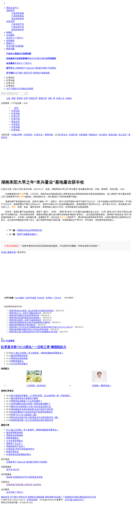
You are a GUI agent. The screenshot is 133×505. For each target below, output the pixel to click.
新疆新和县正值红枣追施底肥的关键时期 (33, 322)
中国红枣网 (16, 135)
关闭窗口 (49, 298)
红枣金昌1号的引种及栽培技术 (20, 449)
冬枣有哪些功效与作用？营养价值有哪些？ (31, 404)
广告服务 (67, 497)
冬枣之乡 (60, 98)
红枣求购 (10, 80)
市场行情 (73, 135)
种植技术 (93, 135)
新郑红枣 (33, 98)
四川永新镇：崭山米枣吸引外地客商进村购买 (35, 311)
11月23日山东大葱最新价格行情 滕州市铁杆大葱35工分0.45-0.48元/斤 (45, 327)
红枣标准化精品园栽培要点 (18, 454)
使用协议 (37, 73)
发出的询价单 (17, 19)
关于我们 (19, 73)
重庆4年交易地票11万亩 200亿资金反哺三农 (31, 406)
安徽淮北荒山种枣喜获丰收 (29, 230)
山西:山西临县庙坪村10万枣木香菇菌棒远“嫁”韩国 (37, 332)
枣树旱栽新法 (17, 361)
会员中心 (10, 38)
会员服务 (10, 35)
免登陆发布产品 (20, 477)
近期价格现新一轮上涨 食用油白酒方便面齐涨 (32, 420)
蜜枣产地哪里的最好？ (27, 234)
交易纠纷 (28, 485)
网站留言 (83, 497)
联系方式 (28, 73)
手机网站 (52, 68)
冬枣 (26, 98)
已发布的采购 (17, 13)
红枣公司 (10, 83)
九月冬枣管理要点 (19, 364)
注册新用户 (20, 68)
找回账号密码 (41, 68)
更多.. (3, 341)
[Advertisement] (66, 158)
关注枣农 (103, 135)
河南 (50, 98)
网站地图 (10, 49)
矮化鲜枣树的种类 (19, 356)
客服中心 (10, 43)
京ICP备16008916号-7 (74, 500)
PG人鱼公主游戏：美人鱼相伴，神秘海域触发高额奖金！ (37, 353)
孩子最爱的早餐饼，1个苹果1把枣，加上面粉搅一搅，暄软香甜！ (41, 395)
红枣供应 (10, 78)
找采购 (9, 477)
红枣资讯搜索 (30, 298)
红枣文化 (38, 135)
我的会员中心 (12, 8)
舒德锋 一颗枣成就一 (101, 385)
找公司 (16, 469)
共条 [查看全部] (8, 252)
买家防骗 (10, 485)
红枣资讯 (10, 86)
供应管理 (10, 21)
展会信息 (15, 122)
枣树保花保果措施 (19, 358)
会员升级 (10, 492)
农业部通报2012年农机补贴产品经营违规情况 (32, 412)
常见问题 (10, 46)
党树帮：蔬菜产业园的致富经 (29, 320)
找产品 (9, 469)
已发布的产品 (17, 24)
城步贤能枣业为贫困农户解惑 (24, 398)
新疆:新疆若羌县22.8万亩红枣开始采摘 (32, 329)
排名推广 (58, 497)
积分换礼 (75, 497)
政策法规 (113, 135)
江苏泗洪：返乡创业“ (36, 385)
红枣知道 (15, 130)
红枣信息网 (32, 500)
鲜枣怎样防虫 (12, 452)
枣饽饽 (20, 98)
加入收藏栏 (19, 298)
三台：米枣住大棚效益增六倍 (29, 313)
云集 (8, 98)
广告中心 (19, 38)
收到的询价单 (17, 30)
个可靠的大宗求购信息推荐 (19, 88)
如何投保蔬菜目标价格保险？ (29, 318)
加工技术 (122, 135)
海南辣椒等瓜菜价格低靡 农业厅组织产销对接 (32, 409)
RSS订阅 (92, 497)
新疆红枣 (42, 98)
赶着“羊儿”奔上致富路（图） (24, 415)
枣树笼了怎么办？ (14, 443)
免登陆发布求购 (35, 477)
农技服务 (10, 40)
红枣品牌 (15, 127)
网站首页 (5, 497)
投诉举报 (37, 485)
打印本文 (57, 298)
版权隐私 (46, 73)
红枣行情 (15, 119)
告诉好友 (41, 298)
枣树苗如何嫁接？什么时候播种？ (26, 401)
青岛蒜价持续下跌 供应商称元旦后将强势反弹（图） (35, 417)
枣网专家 (49, 135)
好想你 (68, 98)
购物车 (9, 32)
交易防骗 (19, 46)
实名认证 (30, 68)
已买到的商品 (17, 16)
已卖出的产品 (17, 27)
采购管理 (10, 10)
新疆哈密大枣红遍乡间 (26, 325)
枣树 (13, 98)
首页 (16, 108)
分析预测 (83, 135)
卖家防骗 (19, 485)
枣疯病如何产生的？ (15, 446)
